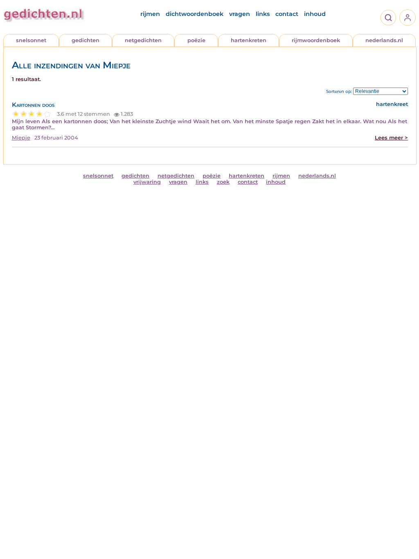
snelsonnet (31, 40)
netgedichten (143, 40)
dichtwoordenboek (194, 14)
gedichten (85, 40)
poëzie (196, 40)
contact (286, 14)
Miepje (21, 138)
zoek (223, 182)
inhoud (315, 14)
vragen (239, 14)
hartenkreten (248, 40)
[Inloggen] (407, 17)
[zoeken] (388, 17)
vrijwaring (147, 182)
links (263, 14)
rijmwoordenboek (316, 40)
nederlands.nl (384, 40)
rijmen (150, 14)
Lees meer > (391, 138)
